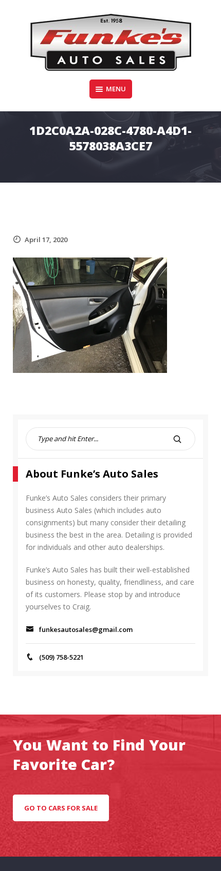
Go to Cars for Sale (61, 808)
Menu (116, 88)
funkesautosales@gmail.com (86, 629)
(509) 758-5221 (61, 657)
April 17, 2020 (46, 239)
